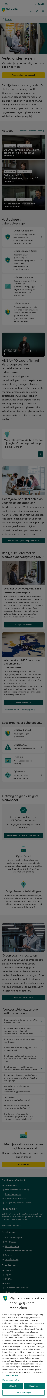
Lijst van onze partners (11, 1380)
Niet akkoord (34, 1386)
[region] (23, 1345)
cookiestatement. (10, 1375)
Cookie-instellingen (23, 1393)
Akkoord (12, 1386)
